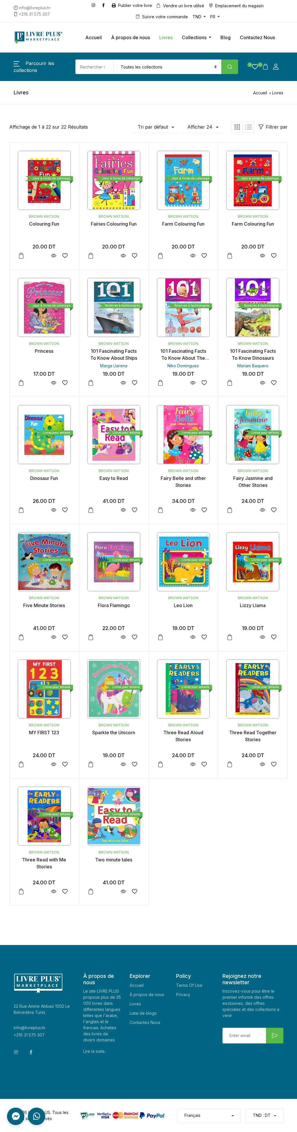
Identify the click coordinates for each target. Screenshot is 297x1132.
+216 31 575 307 (29, 1034)
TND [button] (197, 16)
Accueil (93, 37)
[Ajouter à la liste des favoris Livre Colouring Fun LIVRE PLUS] (65, 256)
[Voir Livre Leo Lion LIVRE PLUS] (193, 637)
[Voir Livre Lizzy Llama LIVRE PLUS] (262, 637)
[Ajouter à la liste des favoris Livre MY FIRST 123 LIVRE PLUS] (65, 764)
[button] (252, 66)
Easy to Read (113, 478)
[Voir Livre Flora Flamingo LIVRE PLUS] (123, 637)
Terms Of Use (189, 985)
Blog (225, 37)
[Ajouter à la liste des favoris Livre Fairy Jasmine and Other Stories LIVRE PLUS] (274, 510)
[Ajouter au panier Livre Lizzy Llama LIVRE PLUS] (230, 637)
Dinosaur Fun (44, 478)
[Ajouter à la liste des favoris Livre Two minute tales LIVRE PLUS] (135, 891)
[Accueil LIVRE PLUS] (38, 37)
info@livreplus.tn (29, 1027)
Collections (194, 37)
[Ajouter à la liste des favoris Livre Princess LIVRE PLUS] (65, 383)
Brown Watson (44, 216)
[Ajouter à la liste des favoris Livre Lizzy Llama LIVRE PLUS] (274, 637)
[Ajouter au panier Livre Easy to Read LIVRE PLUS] (91, 510)
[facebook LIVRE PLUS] (104, 5)
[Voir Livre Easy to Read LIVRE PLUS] (123, 510)
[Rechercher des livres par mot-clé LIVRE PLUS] (229, 67)
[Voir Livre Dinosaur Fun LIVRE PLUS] (54, 510)
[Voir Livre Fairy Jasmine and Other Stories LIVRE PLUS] (262, 510)
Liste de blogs (143, 1013)
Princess (44, 351)
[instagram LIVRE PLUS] (94, 5)
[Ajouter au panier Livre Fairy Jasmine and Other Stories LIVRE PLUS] (230, 510)
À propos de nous (130, 37)
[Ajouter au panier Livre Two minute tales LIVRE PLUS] (91, 891)
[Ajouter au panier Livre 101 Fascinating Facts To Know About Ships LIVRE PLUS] (91, 383)
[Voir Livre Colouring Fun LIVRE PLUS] (54, 256)
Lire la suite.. (94, 1051)
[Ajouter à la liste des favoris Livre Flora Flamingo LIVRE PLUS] (135, 637)
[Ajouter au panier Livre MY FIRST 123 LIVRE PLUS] (21, 764)
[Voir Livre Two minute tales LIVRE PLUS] (123, 891)
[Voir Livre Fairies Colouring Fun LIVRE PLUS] (123, 256)
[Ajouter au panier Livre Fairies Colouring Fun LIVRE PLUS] (91, 255)
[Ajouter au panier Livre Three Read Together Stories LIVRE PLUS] (230, 764)
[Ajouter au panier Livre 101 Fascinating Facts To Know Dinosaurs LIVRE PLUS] (230, 383)
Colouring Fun (44, 224)
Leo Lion (183, 605)
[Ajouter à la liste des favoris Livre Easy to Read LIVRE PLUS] (135, 510)
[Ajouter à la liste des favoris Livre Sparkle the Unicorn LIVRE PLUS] (135, 764)
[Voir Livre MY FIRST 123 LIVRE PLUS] (54, 764)
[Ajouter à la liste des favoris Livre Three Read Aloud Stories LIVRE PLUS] (204, 764)
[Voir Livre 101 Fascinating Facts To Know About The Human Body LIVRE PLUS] (193, 383)
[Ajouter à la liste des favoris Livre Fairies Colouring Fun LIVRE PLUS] (135, 256)
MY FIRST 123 (44, 732)
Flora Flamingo (114, 605)
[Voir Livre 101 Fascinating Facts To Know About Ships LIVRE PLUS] (123, 383)
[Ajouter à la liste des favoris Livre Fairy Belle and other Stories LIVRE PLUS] (204, 510)
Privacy (183, 994)
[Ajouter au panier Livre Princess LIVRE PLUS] (21, 383)
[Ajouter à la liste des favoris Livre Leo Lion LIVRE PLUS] (204, 637)
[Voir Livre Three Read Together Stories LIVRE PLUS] (262, 764)
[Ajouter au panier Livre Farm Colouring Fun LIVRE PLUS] (160, 255)
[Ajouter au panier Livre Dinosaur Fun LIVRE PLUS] (21, 510)
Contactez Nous (257, 37)
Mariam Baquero (253, 365)
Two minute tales (113, 860)
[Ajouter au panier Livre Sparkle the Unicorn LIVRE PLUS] (91, 764)
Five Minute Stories (44, 605)
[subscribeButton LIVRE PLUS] (274, 1035)
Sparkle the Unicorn (113, 732)
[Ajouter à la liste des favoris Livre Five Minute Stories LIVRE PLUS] (65, 637)
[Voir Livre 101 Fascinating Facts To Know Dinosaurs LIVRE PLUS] (262, 383)
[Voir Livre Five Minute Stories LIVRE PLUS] (54, 637)
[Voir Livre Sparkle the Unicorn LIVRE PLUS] (123, 764)
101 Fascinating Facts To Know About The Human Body (183, 358)
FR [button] (212, 16)
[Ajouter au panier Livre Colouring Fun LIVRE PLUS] (21, 255)
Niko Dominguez (183, 365)
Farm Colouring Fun (183, 224)
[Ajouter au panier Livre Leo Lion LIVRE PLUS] (160, 637)
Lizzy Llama (253, 605)
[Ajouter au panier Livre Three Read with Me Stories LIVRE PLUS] (21, 891)
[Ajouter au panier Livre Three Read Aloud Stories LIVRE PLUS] (160, 764)
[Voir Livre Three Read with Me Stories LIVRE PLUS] (54, 891)
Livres (166, 37)
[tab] (236, 126)
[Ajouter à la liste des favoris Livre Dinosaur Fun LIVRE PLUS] (65, 510)
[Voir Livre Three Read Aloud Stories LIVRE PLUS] (193, 764)
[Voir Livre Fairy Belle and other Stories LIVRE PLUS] (193, 510)
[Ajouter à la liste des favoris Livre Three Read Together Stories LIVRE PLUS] (274, 764)
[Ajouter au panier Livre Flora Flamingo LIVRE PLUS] (91, 637)
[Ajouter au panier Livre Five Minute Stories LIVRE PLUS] (21, 637)
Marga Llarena (113, 365)
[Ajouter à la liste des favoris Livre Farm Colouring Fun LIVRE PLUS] (204, 256)
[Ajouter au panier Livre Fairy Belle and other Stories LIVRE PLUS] (160, 510)
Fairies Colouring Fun (114, 224)
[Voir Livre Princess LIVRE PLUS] (54, 383)
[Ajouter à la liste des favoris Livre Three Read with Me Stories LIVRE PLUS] (65, 891)
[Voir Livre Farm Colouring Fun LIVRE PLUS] (193, 256)
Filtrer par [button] (277, 127)
